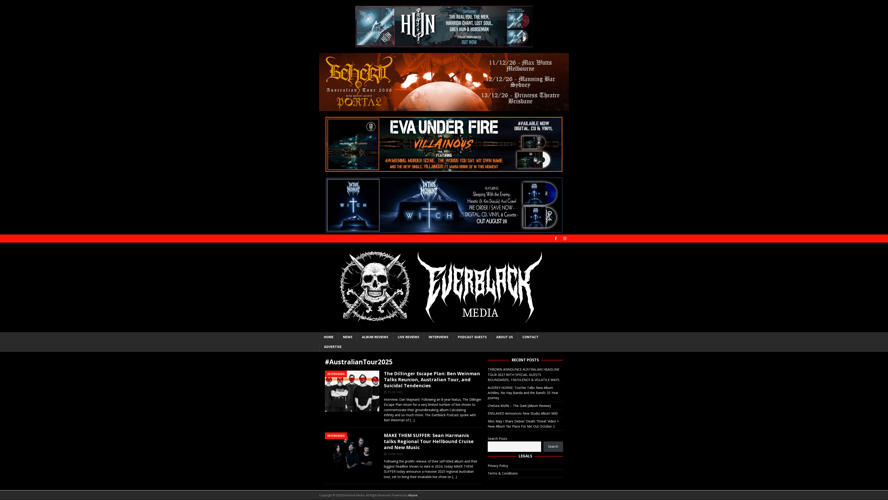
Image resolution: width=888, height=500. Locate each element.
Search (553, 446)
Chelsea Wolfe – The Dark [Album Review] (519, 405)
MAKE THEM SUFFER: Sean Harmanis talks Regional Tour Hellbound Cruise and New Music (429, 441)
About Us (504, 337)
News (347, 337)
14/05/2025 (395, 454)
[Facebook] (556, 238)
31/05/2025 (395, 392)
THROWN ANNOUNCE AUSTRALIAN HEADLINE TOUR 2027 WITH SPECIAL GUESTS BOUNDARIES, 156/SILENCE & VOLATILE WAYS (523, 374)
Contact (530, 337)
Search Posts (497, 438)
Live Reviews (408, 337)
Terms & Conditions (503, 473)
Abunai (412, 495)
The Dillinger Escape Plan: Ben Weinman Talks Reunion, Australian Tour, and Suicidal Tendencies (432, 379)
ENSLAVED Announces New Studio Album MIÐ (523, 413)
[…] (412, 420)
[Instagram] (565, 238)
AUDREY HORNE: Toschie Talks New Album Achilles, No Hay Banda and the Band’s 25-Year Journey (523, 392)
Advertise (333, 346)
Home (328, 337)
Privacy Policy (498, 465)
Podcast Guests (472, 337)
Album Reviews (375, 337)
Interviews (438, 337)
